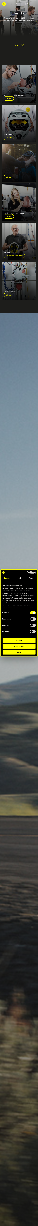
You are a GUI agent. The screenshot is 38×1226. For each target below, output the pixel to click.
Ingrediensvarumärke (12, 134)
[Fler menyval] (34, 4)
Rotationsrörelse (10, 292)
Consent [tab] (7, 578)
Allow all (19, 640)
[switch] (33, 619)
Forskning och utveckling (14, 213)
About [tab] (31, 578)
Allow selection (19, 646)
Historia (7, 252)
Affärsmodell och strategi (14, 95)
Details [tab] (19, 578)
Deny (19, 652)
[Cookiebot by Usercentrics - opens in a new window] (27, 572)
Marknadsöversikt (11, 174)
